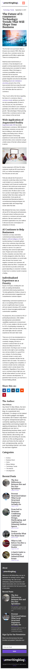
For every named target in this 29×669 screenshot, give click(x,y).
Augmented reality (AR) (8, 125)
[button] (23, 3)
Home (8, 462)
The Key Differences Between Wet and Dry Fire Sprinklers (18, 484)
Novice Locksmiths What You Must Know (18, 533)
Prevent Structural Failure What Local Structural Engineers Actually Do (18, 499)
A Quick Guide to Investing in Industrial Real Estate (18, 555)
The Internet (9, 468)
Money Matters (10, 464)
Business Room (10, 460)
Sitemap (14, 665)
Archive (8, 458)
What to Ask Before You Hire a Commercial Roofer (18, 544)
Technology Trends (8, 10)
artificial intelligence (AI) (14, 239)
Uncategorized (10, 470)
